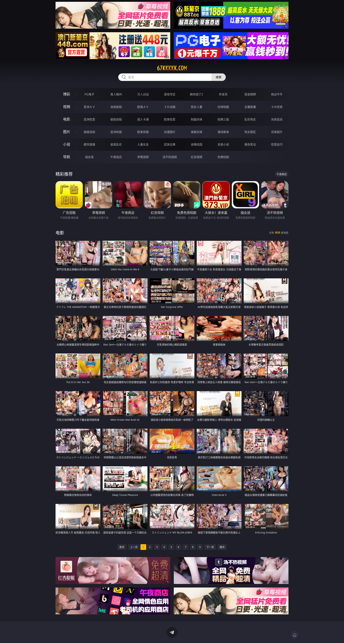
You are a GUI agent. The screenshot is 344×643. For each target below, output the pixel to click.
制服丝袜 (196, 119)
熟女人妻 (196, 107)
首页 (121, 547)
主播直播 (250, 107)
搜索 (218, 77)
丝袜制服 (223, 107)
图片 (66, 131)
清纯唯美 (223, 132)
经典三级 (223, 119)
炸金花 (223, 94)
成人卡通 (143, 119)
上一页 (134, 547)
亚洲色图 (116, 132)
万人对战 (143, 94)
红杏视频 (196, 157)
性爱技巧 (277, 144)
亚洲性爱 (89, 119)
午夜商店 (116, 157)
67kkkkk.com (172, 68)
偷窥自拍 (89, 132)
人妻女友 (143, 144)
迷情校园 (196, 144)
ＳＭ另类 (277, 107)
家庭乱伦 (116, 144)
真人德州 (116, 94)
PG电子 (89, 94)
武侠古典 (169, 144)
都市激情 (89, 144)
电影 (66, 119)
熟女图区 (250, 132)
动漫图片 (169, 132)
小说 (66, 144)
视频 (66, 106)
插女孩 (89, 157)
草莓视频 (143, 157)
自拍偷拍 (116, 107)
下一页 (210, 547)
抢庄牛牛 (277, 94)
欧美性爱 (169, 119)
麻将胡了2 (196, 94)
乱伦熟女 (250, 119)
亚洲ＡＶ (89, 107)
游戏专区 (169, 94)
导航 (66, 156)
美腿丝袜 (196, 132)
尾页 (222, 547)
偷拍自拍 (116, 119)
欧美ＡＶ (143, 107)
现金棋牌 (250, 94)
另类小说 (223, 144)
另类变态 (277, 119)
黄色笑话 (250, 144)
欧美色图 (143, 132)
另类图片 (277, 132)
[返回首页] (294, 635)
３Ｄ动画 (169, 107)
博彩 (66, 94)
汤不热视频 (170, 157)
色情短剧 (223, 157)
